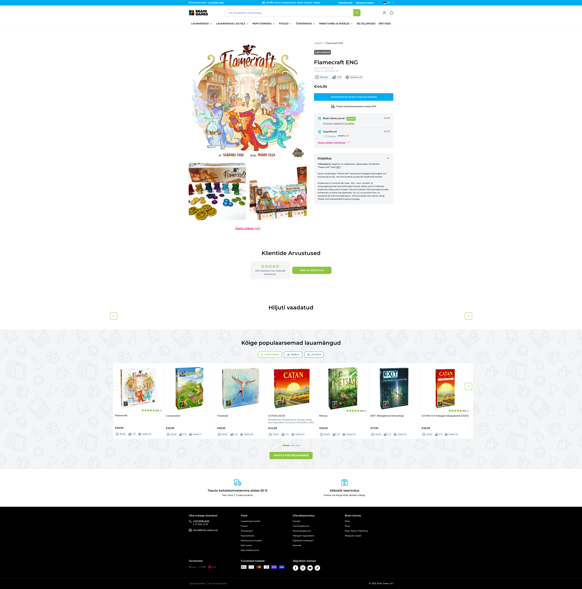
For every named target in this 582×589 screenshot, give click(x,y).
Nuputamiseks (247, 535)
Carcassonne (173, 415)
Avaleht (318, 43)
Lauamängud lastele (251, 521)
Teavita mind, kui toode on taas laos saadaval (354, 97)
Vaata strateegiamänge (291, 455)
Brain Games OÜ (385, 583)
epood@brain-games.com (205, 530)
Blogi (347, 526)
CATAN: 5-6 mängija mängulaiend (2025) (444, 415)
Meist (347, 521)
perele (295, 354)
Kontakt (296, 521)
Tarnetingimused (301, 526)
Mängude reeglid (364, 3)
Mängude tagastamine (303, 535)
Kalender (297, 545)
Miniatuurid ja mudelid (251, 540)
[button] (202, 23)
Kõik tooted (246, 545)
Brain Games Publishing (356, 530)
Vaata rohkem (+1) (247, 228)
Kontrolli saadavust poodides (339, 123)
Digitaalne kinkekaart (303, 540)
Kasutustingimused (302, 530)
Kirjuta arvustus (312, 270)
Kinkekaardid (345, 3)
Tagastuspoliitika (197, 583)
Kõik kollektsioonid (250, 550)
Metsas (323, 415)
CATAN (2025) (276, 415)
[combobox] (292, 12)
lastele (316, 354)
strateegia (271, 354)
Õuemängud (247, 530)
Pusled (244, 526)
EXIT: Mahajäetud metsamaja (387, 415)
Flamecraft (121, 415)
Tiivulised (222, 415)
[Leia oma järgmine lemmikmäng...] (357, 12)
